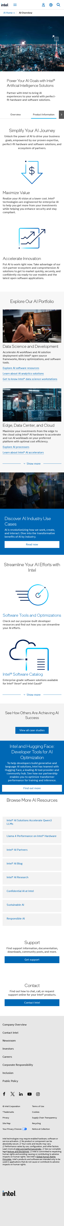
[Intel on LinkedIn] (21, 1095)
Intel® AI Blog (15, 863)
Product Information (43, 114)
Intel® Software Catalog (23, 674)
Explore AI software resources (21, 368)
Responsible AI (16, 918)
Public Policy (10, 1081)
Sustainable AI (15, 905)
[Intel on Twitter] (13, 1095)
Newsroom (9, 1040)
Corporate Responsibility (18, 1065)
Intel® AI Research (17, 877)
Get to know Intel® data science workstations (30, 379)
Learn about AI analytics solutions (23, 373)
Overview (15, 114)
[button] (32, 206)
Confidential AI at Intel (20, 891)
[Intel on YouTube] (29, 1095)
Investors (8, 1048)
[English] (50, 5)
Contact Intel (10, 1032)
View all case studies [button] (32, 730)
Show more (34, 463)
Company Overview (15, 1024)
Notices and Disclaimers (18, 1151)
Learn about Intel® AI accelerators (23, 452)
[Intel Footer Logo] (9, 1193)
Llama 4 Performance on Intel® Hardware (31, 836)
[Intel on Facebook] (4, 1095)
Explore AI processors (16, 447)
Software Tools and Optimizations (32, 615)
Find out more (32, 788)
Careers (7, 1057)
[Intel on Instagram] (38, 1095)
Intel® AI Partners (17, 850)
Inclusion (8, 1073)
